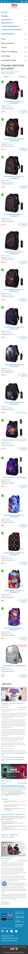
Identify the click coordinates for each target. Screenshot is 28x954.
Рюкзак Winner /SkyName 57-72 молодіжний (14, 215)
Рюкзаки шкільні (7, 19)
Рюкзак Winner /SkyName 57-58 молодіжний (14, 365)
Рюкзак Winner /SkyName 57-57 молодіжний (14, 403)
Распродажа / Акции (8, 60)
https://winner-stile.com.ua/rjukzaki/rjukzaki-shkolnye (14, 757)
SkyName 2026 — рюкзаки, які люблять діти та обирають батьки (13, 704)
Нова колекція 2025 (6, 780)
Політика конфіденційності (9, 940)
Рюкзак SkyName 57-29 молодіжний (14, 440)
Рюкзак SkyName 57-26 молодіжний (14, 477)
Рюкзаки (4, 16)
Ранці (3, 39)
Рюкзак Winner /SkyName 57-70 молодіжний (14, 290)
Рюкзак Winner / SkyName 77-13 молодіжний (14, 591)
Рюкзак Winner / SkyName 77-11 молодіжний (14, 629)
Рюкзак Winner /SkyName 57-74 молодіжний (14, 177)
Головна (3, 71)
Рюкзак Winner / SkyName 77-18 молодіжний (14, 553)
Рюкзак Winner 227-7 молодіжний (14, 666)
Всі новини (5, 903)
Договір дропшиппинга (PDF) (9, 938)
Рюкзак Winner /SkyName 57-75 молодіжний (14, 140)
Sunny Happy (5, 56)
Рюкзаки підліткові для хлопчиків (12, 29)
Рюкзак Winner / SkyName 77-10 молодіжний (14, 516)
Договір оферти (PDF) (7, 936)
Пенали (4, 47)
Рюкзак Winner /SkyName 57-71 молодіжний (14, 252)
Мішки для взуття (7, 43)
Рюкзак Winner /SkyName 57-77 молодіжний (14, 102)
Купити (24, 111)
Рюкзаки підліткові (7, 23)
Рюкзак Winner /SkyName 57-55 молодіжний (14, 328)
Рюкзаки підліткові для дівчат (11, 26)
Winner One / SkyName (9, 52)
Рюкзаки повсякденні (8, 34)
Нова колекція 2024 (6, 858)
